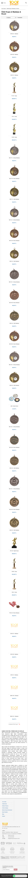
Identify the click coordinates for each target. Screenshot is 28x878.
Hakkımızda (4, 803)
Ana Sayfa (3, 8)
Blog (3, 814)
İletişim (3, 816)
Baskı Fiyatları (5, 812)
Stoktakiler (20, 17)
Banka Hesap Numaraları (7, 810)
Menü (5, 2)
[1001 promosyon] (14, 5)
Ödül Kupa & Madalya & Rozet (13, 8)
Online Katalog (5, 807)
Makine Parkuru (5, 805)
